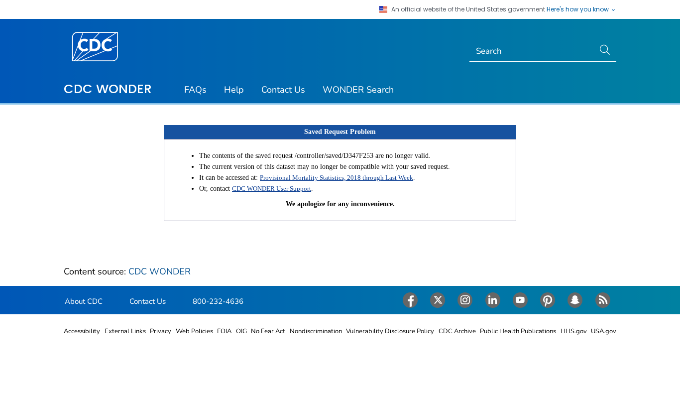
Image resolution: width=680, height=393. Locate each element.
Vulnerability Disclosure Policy (390, 331)
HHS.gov (574, 331)
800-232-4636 (218, 301)
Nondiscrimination (316, 331)
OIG (241, 331)
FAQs (195, 90)
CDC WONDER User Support (271, 188)
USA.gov (603, 331)
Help (234, 90)
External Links (125, 331)
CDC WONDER (108, 89)
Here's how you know (578, 9)
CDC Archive (457, 331)
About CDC (84, 301)
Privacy (160, 331)
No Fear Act (268, 331)
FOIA (224, 331)
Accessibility (82, 331)
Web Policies (194, 331)
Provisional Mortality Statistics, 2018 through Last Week (336, 177)
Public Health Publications (518, 331)
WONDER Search (358, 90)
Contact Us (283, 90)
